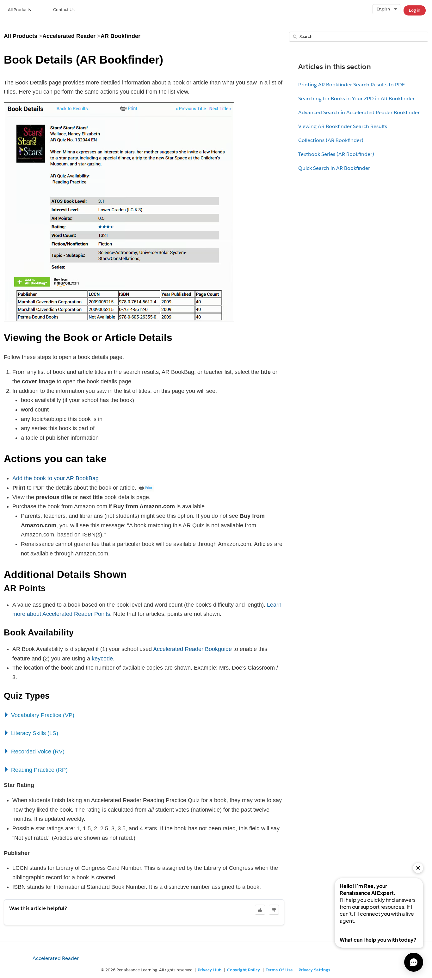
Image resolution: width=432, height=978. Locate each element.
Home (19, 10)
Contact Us (64, 9)
